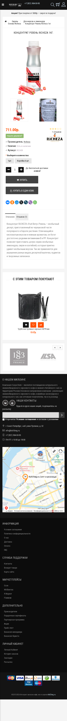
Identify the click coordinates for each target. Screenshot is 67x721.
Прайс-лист (8, 628)
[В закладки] (33, 325)
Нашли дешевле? (14, 136)
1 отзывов (56, 132)
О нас (6, 538)
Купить (23, 180)
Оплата (7, 546)
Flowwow (7, 598)
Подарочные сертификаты (15, 616)
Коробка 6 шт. (23, 161)
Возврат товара (10, 568)
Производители (10, 611)
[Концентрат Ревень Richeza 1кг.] (19, 110)
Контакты (8, 564)
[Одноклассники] (11, 202)
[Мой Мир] (16, 202)
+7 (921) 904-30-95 (32, 3)
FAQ (5, 550)
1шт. (10, 161)
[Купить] (26, 325)
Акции (6, 624)
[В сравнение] (41, 325)
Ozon (6, 585)
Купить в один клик (23, 190)
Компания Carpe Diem (12, 385)
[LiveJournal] (25, 202)
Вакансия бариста (11, 636)
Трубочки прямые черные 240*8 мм (33, 329)
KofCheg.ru (52, 695)
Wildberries (8, 590)
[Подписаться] (62, 415)
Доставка (8, 542)
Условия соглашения (13, 529)
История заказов (11, 654)
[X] (20, 202)
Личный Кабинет (11, 650)
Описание (10, 217)
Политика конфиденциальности (17, 534)
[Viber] (29, 202)
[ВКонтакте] (7, 202)
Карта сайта (9, 572)
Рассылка (8, 662)
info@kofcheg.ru (13, 430)
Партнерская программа (14, 620)
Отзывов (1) (21, 217)
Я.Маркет (8, 594)
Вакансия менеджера (13, 632)
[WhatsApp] (34, 202)
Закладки (8, 658)
